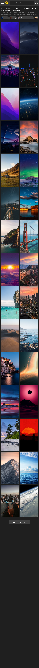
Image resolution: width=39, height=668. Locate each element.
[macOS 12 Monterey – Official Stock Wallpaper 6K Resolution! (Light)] (10, 104)
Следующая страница (18, 522)
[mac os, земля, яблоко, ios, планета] (29, 501)
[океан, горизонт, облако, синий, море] (29, 468)
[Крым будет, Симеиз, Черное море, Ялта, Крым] (10, 302)
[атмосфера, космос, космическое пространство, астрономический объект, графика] (29, 368)
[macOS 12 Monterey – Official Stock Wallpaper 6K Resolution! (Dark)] (10, 38)
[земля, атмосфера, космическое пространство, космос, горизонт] (29, 104)
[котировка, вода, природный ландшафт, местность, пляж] (29, 335)
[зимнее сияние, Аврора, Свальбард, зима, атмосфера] (29, 170)
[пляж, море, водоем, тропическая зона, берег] (10, 435)
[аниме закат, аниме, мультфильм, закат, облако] (10, 269)
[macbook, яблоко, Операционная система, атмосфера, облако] (29, 38)
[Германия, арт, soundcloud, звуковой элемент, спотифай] (10, 468)
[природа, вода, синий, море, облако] (10, 401)
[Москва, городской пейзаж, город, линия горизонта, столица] (29, 302)
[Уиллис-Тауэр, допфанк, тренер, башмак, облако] (10, 501)
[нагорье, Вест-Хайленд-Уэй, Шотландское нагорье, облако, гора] (10, 170)
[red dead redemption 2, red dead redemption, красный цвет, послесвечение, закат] (29, 435)
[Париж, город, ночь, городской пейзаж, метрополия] (29, 71)
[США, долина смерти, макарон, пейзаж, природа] (10, 335)
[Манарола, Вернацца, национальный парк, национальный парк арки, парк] (10, 368)
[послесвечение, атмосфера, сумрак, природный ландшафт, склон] (29, 401)
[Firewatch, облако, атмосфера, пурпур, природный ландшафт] (10, 71)
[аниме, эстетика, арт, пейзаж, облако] (10, 137)
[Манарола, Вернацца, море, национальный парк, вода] (10, 236)
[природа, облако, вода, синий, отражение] (29, 203)
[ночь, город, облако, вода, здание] (10, 203)
